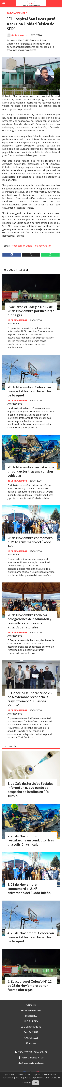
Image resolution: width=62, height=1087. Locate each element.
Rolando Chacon (42, 245)
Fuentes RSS (31, 1015)
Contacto (31, 1004)
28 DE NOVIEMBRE (17, 13)
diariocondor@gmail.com (31, 1063)
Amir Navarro (19, 35)
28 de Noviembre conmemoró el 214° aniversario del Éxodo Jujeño (30, 542)
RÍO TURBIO (31, 1021)
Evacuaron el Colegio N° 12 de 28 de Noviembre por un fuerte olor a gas (30, 311)
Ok (35, 1082)
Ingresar (32, 1043)
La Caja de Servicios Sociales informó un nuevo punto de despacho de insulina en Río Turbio (30, 789)
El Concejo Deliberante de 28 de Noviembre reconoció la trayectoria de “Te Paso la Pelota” (29, 699)
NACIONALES (31, 1037)
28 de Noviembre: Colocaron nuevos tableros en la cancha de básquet (29, 391)
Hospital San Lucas (22, 245)
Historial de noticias (31, 1010)
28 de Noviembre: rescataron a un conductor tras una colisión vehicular (30, 471)
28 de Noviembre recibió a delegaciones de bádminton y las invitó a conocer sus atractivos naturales (29, 621)
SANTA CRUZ (31, 1032)
